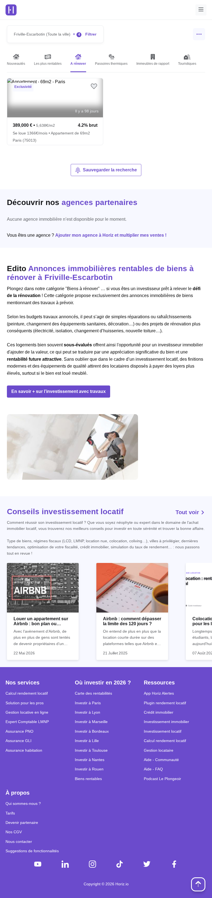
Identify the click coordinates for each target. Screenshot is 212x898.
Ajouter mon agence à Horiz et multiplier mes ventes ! (110, 235)
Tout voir (188, 512)
